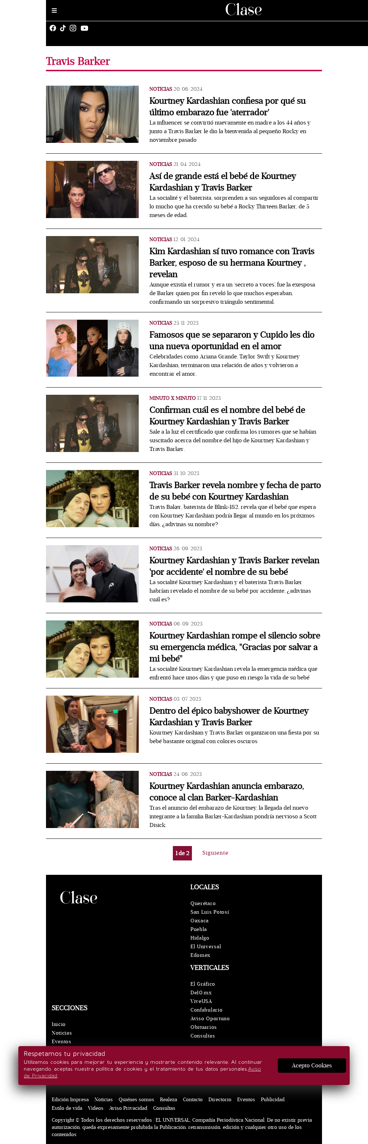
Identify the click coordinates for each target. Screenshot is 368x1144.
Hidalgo (200, 938)
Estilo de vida (67, 1108)
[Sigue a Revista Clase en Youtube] (86, 28)
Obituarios (203, 1027)
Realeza (168, 1099)
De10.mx (201, 993)
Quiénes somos (136, 1099)
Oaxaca (199, 921)
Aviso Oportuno (210, 1019)
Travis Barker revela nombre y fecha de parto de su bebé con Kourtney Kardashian (235, 491)
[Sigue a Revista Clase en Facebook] (55, 28)
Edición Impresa (70, 1099)
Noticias (161, 89)
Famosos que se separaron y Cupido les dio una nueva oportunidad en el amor (232, 341)
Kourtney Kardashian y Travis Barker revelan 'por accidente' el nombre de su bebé (234, 566)
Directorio (219, 1099)
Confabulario (206, 1010)
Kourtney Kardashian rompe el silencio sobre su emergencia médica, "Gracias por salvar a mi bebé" (235, 647)
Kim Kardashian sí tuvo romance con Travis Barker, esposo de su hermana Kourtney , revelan (232, 263)
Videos (96, 1108)
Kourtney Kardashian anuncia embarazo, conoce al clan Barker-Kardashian (227, 792)
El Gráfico (202, 984)
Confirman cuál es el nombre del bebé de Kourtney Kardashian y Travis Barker (227, 416)
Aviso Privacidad (128, 1108)
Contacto (193, 1099)
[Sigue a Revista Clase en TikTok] (65, 28)
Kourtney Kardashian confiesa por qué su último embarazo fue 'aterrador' (228, 107)
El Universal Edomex (205, 951)
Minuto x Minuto (173, 398)
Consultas (202, 1036)
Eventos (62, 1042)
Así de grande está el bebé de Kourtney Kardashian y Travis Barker (223, 182)
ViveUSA (201, 1001)
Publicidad (273, 1099)
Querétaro (203, 903)
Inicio (59, 1024)
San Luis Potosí (209, 912)
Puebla (198, 929)
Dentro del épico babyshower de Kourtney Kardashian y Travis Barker (229, 717)
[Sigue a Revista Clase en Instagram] (75, 28)
